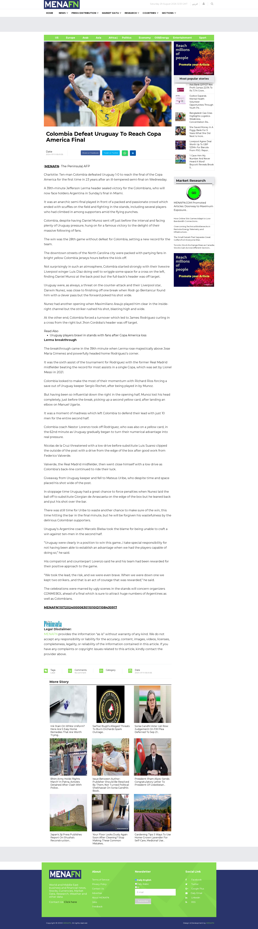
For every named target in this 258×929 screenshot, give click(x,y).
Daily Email (196, 893)
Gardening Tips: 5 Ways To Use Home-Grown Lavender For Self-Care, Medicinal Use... (153, 837)
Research (131, 13)
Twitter (195, 884)
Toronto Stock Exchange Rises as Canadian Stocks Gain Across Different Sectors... (194, 246)
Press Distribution (84, 13)
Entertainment (177, 37)
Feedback (97, 906)
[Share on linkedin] (133, 153)
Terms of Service (100, 879)
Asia (98, 37)
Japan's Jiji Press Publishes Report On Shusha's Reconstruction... (66, 837)
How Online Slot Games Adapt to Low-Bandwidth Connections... (192, 220)
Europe (70, 37)
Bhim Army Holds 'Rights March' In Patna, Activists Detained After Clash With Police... (66, 783)
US (53, 37)
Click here (70, 901)
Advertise (97, 893)
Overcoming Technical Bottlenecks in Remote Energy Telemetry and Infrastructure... (192, 229)
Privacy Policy (99, 884)
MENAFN (52, 166)
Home (49, 13)
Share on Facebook (90, 153)
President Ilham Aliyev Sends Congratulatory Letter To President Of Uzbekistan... (152, 781)
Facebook (196, 879)
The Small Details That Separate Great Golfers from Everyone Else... (192, 238)
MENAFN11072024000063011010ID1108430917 (80, 607)
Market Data (110, 13)
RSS (193, 902)
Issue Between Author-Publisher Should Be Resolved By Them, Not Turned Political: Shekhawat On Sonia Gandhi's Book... (111, 784)
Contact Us (98, 888)
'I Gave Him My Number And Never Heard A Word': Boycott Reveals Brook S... (201, 161)
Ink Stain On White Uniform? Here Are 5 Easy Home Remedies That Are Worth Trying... (67, 731)
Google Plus (197, 888)
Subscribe (143, 901)
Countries (149, 13)
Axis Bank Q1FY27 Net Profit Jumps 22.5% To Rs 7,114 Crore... (201, 87)
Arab (85, 37)
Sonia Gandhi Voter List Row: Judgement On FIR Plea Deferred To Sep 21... (151, 729)
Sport (200, 37)
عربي (195, 3)
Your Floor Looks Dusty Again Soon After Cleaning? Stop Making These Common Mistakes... (110, 839)
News (62, 13)
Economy (145, 37)
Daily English (144, 880)
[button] (204, 3)
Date (49, 151)
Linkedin (195, 897)
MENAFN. (67, 923)
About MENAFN (100, 897)
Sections (168, 13)
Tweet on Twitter (111, 153)
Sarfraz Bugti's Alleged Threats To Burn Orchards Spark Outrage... (111, 729)
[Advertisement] (130, 24)
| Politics (126, 37)
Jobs (94, 902)
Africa (112, 37)
